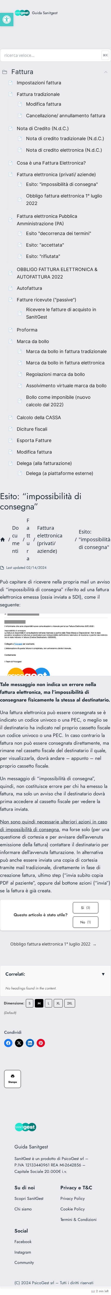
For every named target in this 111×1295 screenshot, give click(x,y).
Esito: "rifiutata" (43, 256)
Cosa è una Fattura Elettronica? (51, 163)
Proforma (27, 329)
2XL (69, 1003)
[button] (6, 19)
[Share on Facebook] (8, 1043)
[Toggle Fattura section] (106, 72)
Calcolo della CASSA (39, 417)
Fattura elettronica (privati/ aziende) (56, 174)
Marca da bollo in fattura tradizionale (66, 351)
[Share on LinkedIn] (30, 1043)
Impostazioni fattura (39, 82)
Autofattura (29, 288)
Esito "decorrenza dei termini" (58, 233)
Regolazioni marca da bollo (55, 374)
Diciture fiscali (32, 429)
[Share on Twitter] (19, 1043)
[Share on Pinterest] (41, 1043)
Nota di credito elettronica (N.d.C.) (64, 150)
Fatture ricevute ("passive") (46, 299)
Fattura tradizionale (38, 94)
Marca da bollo (33, 341)
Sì (85, 907)
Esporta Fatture (34, 440)
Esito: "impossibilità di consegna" (62, 184)
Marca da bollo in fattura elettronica (65, 362)
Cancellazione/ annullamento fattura (65, 115)
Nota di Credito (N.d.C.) (43, 128)
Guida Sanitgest (45, 12)
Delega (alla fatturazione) (44, 463)
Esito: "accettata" (45, 245)
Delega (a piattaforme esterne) (59, 473)
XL (58, 1003)
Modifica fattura (43, 104)
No (85, 922)
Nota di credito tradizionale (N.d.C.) (65, 138)
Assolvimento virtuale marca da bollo (66, 385)
